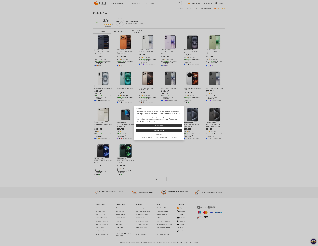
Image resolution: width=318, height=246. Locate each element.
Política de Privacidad (161, 137)
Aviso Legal (173, 137)
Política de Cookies (147, 137)
